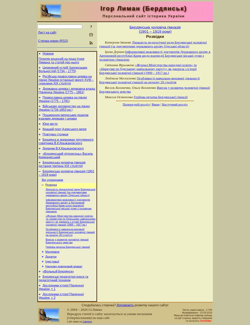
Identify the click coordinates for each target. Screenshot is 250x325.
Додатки (50, 256)
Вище (156, 104)
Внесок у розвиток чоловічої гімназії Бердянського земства (67, 241)
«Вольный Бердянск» (58, 271)
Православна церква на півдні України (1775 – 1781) (63, 99)
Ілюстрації (52, 261)
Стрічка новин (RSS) (53, 41)
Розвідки (51, 184)
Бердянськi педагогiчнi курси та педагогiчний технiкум (63, 278)
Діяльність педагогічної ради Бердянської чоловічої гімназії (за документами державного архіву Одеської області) (71, 192)
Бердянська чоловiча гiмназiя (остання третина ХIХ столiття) (62, 164)
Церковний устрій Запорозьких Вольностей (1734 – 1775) (63, 69)
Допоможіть (125, 305)
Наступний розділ (175, 104)
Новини (48, 53)
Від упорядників (52, 180)
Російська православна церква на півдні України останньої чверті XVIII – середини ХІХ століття (66, 80)
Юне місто (50, 124)
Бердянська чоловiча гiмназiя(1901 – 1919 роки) (155, 29)
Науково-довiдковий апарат (63, 266)
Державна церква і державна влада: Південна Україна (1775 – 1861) (67, 90)
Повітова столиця (55, 134)
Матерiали (52, 251)
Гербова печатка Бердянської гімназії (68, 247)
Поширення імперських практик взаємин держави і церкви (63, 116)
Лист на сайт (47, 32)
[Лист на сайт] (91, 35)
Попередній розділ (136, 104)
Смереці (87, 321)
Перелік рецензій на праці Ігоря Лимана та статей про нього (61, 60)
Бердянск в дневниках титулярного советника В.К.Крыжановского (66, 141)
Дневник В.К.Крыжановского (63, 148)
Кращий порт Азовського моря (65, 129)
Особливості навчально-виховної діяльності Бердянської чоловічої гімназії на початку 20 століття (70, 232)
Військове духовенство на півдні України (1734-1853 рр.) (64, 108)
